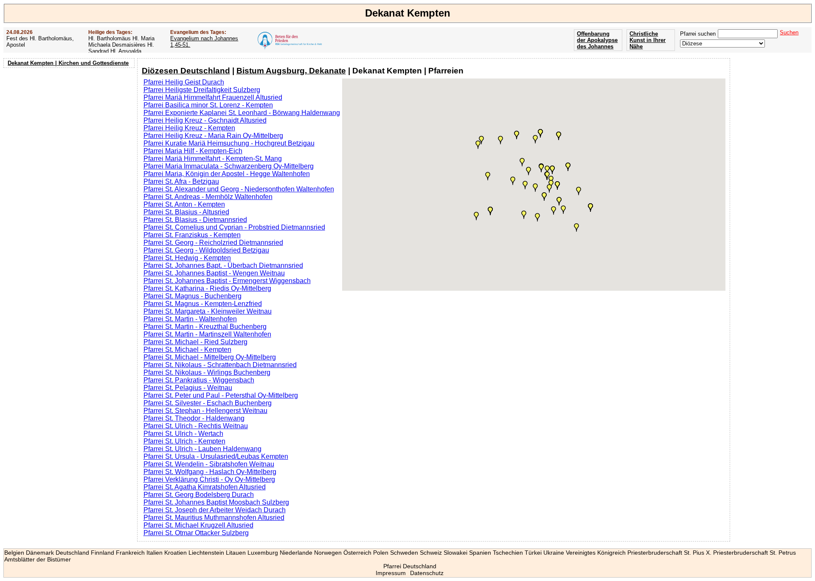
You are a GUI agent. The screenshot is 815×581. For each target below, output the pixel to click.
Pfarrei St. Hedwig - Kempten (187, 257)
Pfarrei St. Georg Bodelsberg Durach (198, 494)
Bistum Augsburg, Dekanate (291, 70)
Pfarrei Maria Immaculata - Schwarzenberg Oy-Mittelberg (228, 166)
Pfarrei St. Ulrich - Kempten (184, 441)
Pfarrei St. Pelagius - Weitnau (187, 387)
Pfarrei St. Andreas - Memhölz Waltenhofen (208, 196)
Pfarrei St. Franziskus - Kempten (192, 235)
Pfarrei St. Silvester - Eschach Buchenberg (207, 403)
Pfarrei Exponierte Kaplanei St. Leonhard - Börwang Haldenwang (241, 112)
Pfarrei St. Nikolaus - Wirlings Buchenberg (206, 372)
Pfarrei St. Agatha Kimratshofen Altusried (204, 487)
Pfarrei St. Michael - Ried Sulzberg (195, 341)
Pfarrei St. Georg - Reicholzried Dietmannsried (213, 242)
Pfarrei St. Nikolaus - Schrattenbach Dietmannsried (220, 364)
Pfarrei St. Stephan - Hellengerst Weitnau (205, 410)
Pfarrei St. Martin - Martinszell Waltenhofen (207, 334)
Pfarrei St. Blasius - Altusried (186, 212)
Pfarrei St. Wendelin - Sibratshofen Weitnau (208, 464)
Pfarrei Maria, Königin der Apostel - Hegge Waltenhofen (226, 173)
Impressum (391, 573)
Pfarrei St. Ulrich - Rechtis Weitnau (195, 425)
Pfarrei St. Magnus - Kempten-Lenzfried (202, 303)
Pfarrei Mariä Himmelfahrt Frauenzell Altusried (212, 97)
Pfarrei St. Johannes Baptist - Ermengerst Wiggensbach (227, 280)
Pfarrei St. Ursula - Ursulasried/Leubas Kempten (215, 456)
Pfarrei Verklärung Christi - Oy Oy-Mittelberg (209, 479)
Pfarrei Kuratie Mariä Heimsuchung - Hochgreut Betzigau (229, 143)
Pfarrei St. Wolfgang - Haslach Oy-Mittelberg (209, 471)
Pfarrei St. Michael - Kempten (187, 349)
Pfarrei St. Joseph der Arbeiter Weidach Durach (214, 510)
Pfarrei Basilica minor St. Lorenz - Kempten (208, 105)
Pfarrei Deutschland (409, 566)
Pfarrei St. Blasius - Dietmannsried (195, 219)
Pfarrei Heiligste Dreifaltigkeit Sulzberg (201, 89)
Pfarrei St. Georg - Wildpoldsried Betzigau (206, 250)
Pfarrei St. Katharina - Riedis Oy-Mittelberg (207, 288)
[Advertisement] (70, 125)
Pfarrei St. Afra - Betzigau (181, 181)
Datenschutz (427, 573)
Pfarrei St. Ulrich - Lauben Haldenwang (202, 448)
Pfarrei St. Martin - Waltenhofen (190, 319)
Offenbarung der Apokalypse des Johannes (597, 40)
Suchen (789, 32)
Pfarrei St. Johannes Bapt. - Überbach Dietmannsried (223, 265)
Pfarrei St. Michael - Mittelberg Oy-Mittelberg (209, 357)
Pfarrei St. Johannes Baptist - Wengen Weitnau (214, 273)
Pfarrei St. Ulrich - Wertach (183, 433)
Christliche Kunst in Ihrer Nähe (648, 40)
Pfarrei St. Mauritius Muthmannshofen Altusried (213, 517)
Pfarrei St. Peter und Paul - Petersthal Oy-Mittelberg (220, 395)
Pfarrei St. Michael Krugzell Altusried (198, 525)
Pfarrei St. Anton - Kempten (184, 204)
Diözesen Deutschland (186, 70)
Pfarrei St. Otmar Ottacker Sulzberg (196, 532)
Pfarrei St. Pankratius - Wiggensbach (198, 380)
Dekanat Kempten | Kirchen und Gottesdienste (68, 63)
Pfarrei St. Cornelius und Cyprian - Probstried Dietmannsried (234, 227)
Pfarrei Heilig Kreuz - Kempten (189, 128)
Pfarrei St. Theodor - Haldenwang (193, 418)
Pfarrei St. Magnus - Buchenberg (192, 296)
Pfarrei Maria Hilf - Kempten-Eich (192, 150)
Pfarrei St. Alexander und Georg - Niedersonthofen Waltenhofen (238, 189)
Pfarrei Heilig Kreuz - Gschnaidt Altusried (205, 120)
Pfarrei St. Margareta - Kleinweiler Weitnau (207, 311)
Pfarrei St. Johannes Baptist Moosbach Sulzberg (216, 502)
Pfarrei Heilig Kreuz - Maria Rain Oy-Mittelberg (213, 135)
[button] (578, 191)
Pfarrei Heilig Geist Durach (183, 82)
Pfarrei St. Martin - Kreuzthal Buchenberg (205, 326)
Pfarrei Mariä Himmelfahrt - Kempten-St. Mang (212, 158)
